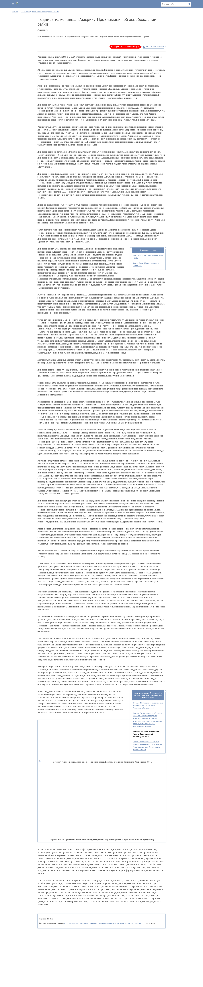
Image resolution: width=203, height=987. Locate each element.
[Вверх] (199, 981)
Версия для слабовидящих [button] (126, 46)
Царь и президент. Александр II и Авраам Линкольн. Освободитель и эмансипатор (148, 695)
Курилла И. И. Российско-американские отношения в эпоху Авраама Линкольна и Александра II (148, 705)
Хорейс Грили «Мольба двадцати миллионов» (146, 264)
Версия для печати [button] (154, 46)
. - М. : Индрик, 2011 (104, 923)
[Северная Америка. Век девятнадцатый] (29, 4)
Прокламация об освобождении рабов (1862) (148, 257)
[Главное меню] (13, 4)
